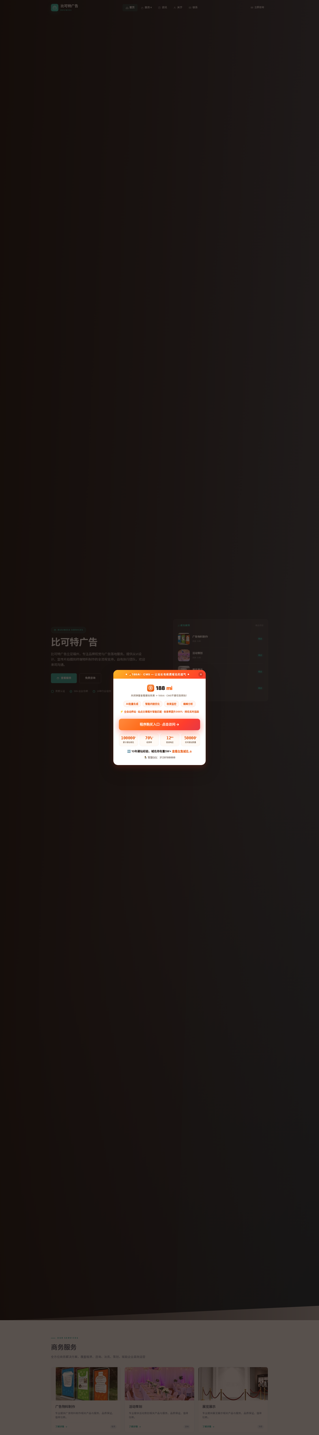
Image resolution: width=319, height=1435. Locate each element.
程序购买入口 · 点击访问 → (159, 724)
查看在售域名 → (182, 751)
